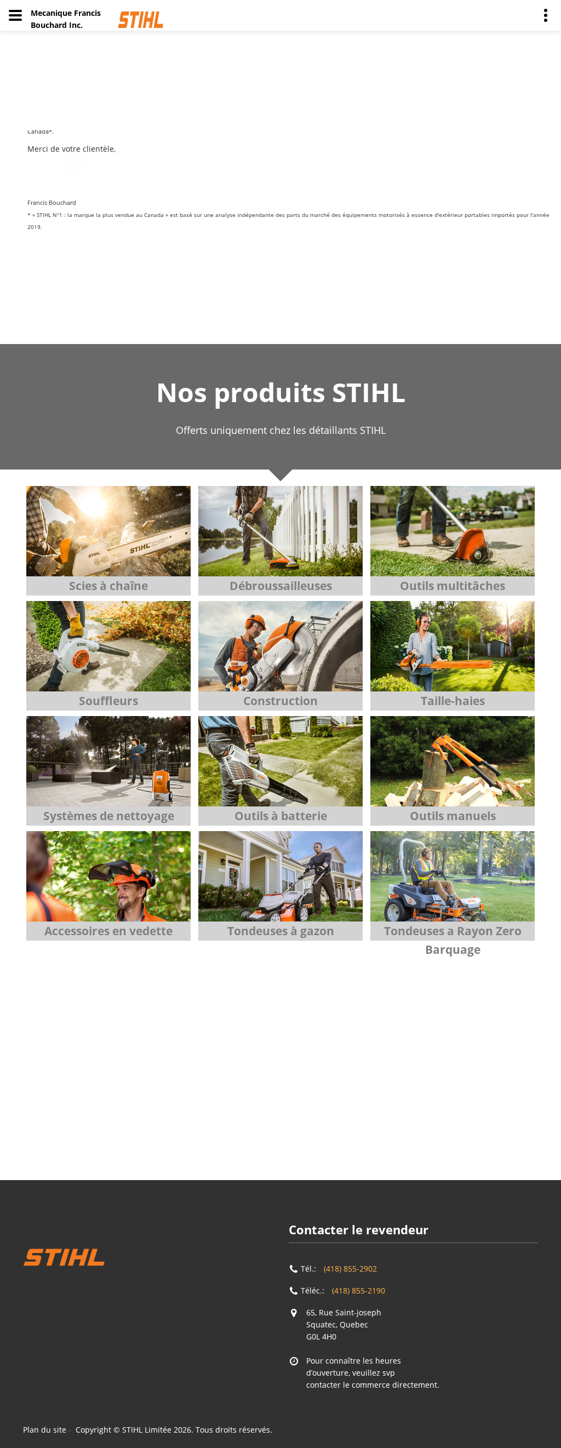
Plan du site (44, 1429)
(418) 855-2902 (350, 1268)
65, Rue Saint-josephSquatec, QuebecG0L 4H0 (343, 1324)
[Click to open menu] (15, 15)
